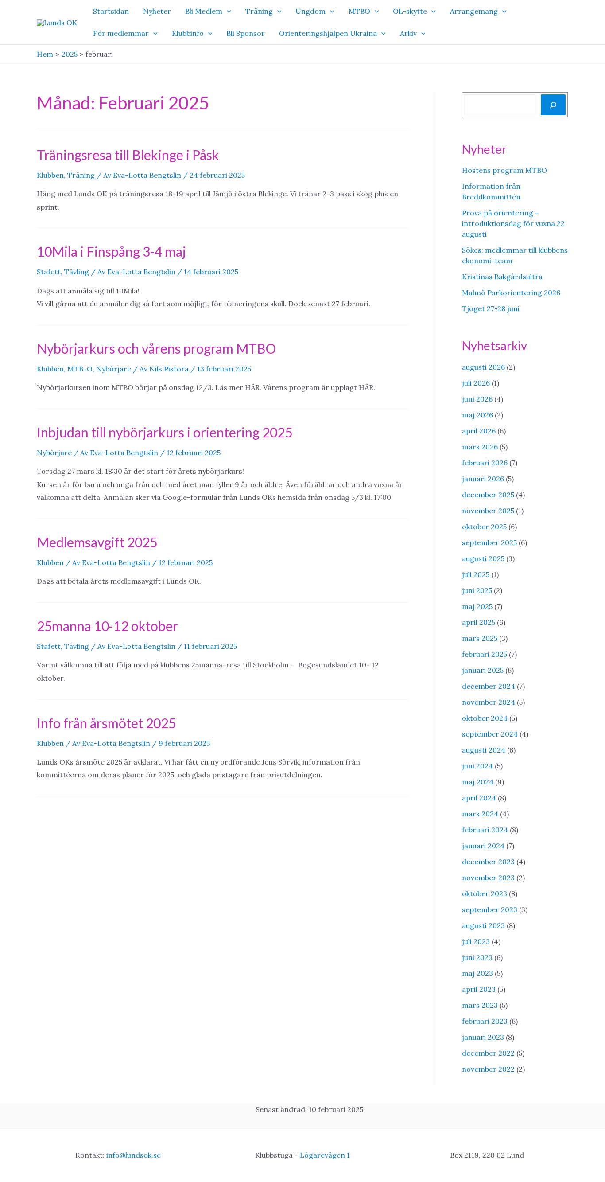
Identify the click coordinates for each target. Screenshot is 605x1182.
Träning (259, 11)
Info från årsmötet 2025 (106, 723)
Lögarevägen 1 (325, 1155)
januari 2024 (483, 845)
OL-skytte (410, 11)
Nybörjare (113, 368)
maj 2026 (477, 414)
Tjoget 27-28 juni (491, 308)
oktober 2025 (484, 526)
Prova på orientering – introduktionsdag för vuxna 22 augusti (513, 223)
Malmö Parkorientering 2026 (511, 292)
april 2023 (479, 989)
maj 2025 (477, 606)
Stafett (49, 271)
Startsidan (111, 11)
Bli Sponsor (245, 33)
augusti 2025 (483, 558)
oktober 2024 (485, 718)
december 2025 (488, 494)
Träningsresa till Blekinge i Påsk (128, 155)
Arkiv (408, 33)
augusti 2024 (483, 749)
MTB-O (80, 368)
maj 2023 (477, 973)
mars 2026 (480, 446)
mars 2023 (480, 1005)
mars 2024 (480, 813)
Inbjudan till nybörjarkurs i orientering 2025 (164, 432)
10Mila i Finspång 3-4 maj (111, 251)
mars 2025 (479, 638)
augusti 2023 (483, 925)
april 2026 (479, 430)
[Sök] (553, 104)
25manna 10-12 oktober (107, 626)
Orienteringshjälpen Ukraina (328, 33)
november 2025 (488, 510)
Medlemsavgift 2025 (97, 542)
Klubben (50, 175)
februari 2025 (484, 654)
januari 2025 (483, 670)
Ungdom (310, 11)
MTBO (359, 11)
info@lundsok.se (133, 1155)
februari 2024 (485, 829)
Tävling (76, 271)
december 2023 (488, 861)
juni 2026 (477, 398)
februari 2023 (485, 1021)
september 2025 (489, 542)
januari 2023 (483, 1037)
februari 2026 (485, 462)
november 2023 (488, 877)
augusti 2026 (483, 367)
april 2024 (479, 797)
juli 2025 (475, 574)
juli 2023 (476, 941)
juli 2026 (476, 382)
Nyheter (157, 11)
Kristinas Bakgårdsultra (502, 276)
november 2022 (488, 1069)
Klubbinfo (188, 33)
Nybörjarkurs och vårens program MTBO (156, 348)
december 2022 (488, 1053)
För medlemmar (121, 33)
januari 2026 (483, 478)
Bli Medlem (203, 11)
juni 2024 (477, 765)
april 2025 (478, 622)
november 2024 (488, 702)
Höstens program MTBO (504, 170)
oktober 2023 (484, 893)
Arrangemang (474, 11)
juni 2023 (477, 957)
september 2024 (490, 733)
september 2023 (489, 909)
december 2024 (488, 686)
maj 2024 (477, 781)
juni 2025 (477, 590)
